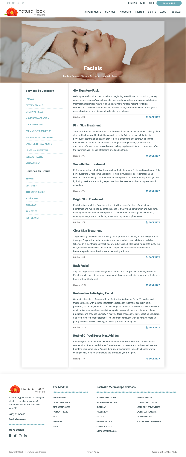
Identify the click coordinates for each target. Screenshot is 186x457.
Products (125, 12)
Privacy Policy (93, 452)
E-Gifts (152, 12)
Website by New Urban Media (164, 452)
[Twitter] (13, 3)
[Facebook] (8, 3)
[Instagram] (18, 3)
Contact (177, 12)
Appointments (93, 12)
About (163, 12)
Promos (139, 12)
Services (110, 12)
